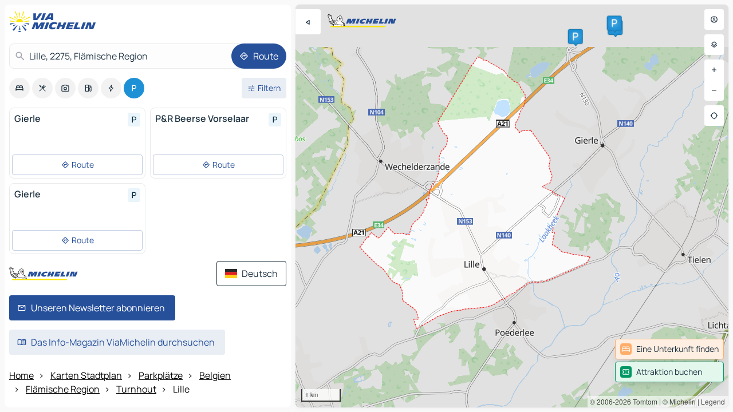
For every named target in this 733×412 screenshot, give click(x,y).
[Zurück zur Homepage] (55, 21)
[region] (511, 206)
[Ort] (714, 115)
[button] (575, 36)
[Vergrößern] (714, 70)
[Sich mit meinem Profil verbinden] (714, 19)
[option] (19, 88)
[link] (669, 349)
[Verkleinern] (714, 90)
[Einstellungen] (714, 44)
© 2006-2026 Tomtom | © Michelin (643, 401)
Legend (713, 401)
